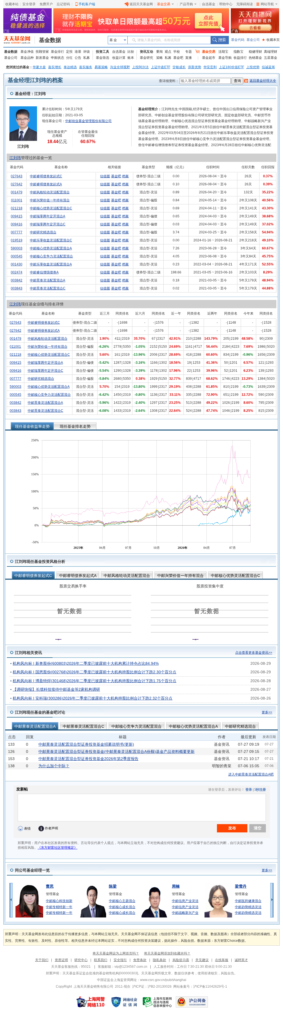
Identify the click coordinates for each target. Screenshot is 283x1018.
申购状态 (57, 58)
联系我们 (100, 960)
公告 (78, 58)
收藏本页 (271, 40)
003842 (16, 280)
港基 (78, 52)
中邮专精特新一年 (59, 907)
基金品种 (27, 58)
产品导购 (186, 4)
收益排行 (240, 58)
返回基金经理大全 (263, 81)
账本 (130, 58)
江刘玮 (15, 157)
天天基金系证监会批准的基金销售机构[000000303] (100, 973)
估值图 (105, 176)
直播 (188, 58)
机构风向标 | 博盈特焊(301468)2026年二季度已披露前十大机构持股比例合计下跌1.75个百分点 (94, 681)
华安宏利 (210, 67)
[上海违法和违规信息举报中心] (157, 1002)
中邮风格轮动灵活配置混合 (50, 192)
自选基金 (208, 4)
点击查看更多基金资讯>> (253, 653)
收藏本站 (12, 4)
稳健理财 (255, 52)
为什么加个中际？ (53, 766)
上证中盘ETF (160, 67)
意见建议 (202, 960)
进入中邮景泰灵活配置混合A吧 (251, 774)
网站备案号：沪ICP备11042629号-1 (200, 986)
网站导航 (267, 4)
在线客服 (221, 960)
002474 (16, 272)
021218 (16, 208)
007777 (16, 232)
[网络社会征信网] (124, 1002)
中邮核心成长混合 (122, 907)
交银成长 (179, 67)
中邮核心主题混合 (122, 901)
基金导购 (225, 58)
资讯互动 (146, 52)
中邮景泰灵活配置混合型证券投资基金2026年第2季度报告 (88, 758)
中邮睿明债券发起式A (46, 184)
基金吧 (178, 58)
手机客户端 (86, 4)
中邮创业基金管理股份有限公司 (88, 121)
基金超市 (208, 58)
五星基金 (270, 58)
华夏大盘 (39, 67)
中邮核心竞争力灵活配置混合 (51, 256)
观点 (168, 52)
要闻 (159, 52)
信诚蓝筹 (268, 67)
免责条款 (139, 960)
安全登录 (29, 4)
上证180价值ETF (231, 67)
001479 (16, 192)
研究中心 (81, 960)
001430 (16, 264)
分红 (69, 58)
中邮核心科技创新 (59, 901)
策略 (159, 58)
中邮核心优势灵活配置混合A (51, 248)
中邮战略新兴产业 (185, 913)
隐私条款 (159, 960)
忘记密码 (63, 4)
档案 (125, 176)
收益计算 (118, 58)
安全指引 (120, 960)
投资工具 (102, 52)
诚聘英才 (241, 960)
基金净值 (27, 52)
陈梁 (113, 886)
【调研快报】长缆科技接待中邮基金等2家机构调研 (56, 689)
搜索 (220, 40)
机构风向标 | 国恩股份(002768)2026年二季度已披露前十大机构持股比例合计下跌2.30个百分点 (94, 672)
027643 (16, 176)
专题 (188, 52)
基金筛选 (102, 58)
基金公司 (253, 40)
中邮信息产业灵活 (185, 901)
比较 (130, 52)
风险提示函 (180, 960)
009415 (16, 216)
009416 (16, 224)
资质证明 (61, 960)
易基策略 (101, 67)
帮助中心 (225, 4)
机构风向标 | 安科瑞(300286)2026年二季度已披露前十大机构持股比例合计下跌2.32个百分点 (92, 698)
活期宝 (223, 52)
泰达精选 (70, 67)
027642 (16, 184)
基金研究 (146, 58)
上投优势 (253, 67)
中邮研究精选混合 (43, 232)
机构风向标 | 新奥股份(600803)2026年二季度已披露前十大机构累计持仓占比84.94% (86, 663)
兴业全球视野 (120, 67)
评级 (86, 52)
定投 (69, 52)
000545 (16, 256)
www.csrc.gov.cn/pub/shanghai (163, 980)
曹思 (50, 886)
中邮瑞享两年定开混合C (47, 224)
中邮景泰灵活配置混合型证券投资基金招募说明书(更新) (86, 744)
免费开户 (46, 4)
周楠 (176, 886)
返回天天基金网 (141, 4)
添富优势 (194, 67)
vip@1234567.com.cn (130, 967)
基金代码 (237, 40)
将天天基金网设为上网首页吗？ (116, 953)
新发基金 (42, 58)
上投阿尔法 (140, 67)
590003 (16, 248)
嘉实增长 (54, 67)
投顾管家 (42, 52)
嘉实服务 (85, 67)
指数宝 (238, 52)
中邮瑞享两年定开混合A (47, 216)
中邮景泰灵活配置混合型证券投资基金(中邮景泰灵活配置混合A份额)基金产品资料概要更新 (116, 751)
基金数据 (50, 40)
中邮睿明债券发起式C (46, 176)
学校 (176, 52)
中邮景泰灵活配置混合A (47, 280)
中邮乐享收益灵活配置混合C (51, 240)
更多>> (267, 712)
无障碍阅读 (244, 4)
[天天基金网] (19, 40)
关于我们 (41, 960)
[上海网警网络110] (90, 1002)
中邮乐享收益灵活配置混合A (51, 264)
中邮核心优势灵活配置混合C (51, 208)
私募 (86, 58)
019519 (16, 240)
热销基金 (255, 58)
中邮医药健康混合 (248, 901)
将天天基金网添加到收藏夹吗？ (167, 953)
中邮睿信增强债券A (44, 272)
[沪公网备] (192, 1002)
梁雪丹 (241, 886)
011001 (16, 200)
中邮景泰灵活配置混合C (47, 288)
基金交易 (163, 4)
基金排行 (57, 52)
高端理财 (270, 52)
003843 (16, 288)
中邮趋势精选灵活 (248, 907)
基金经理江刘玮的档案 (35, 80)
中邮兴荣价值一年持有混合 (50, 200)
